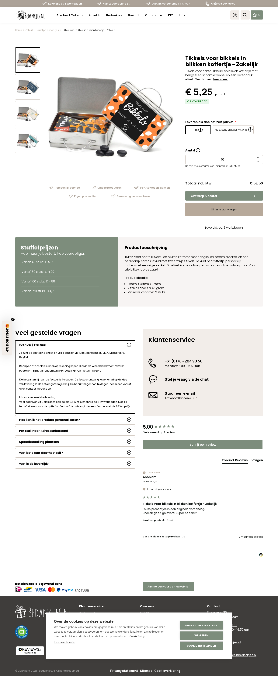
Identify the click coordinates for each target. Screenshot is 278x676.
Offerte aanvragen (224, 209)
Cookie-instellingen (201, 645)
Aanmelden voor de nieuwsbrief (168, 586)
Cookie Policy (137, 636)
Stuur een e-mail (180, 393)
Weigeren (201, 635)
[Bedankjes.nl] (30, 15)
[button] (7, 338)
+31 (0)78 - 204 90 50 (184, 361)
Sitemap (146, 671)
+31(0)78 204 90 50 (223, 3)
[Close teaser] (13, 319)
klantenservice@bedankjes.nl (235, 655)
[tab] (235, 461)
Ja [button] (183, 536)
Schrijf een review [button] (203, 444)
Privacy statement (124, 671)
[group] (203, 426)
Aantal (192, 149)
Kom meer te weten (64, 642)
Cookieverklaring (167, 671)
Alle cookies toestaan (201, 625)
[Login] (234, 15)
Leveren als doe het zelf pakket (209, 122)
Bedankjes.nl (47, 670)
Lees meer (220, 79)
